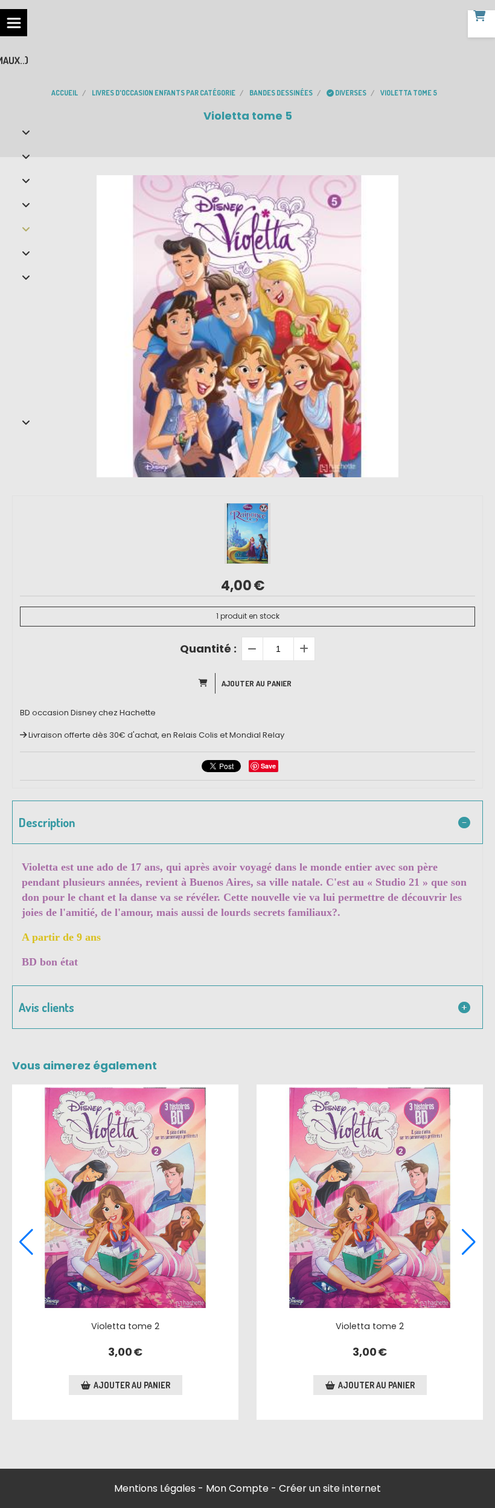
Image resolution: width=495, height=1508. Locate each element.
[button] (26, 1242)
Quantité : (208, 648)
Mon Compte (237, 1488)
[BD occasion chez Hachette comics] (125, 1198)
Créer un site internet (330, 1488)
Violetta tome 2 (125, 1326)
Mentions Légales (155, 1488)
